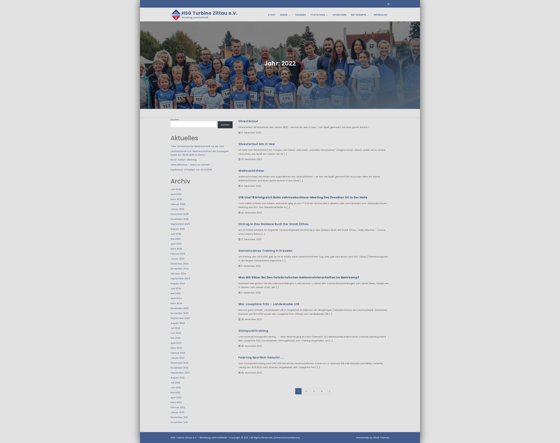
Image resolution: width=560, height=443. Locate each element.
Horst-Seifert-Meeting (184, 159)
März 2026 (176, 199)
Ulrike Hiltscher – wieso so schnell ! (190, 164)
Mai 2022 (175, 392)
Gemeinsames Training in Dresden (265, 251)
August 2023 (178, 323)
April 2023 (176, 342)
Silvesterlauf (248, 121)
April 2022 (176, 397)
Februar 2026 (178, 204)
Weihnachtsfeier (251, 171)
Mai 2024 (176, 293)
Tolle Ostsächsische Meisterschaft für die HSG (197, 146)
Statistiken (317, 14)
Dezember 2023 (180, 308)
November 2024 (180, 268)
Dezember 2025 (180, 214)
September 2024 (180, 278)
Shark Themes (381, 437)
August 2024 (178, 283)
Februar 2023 (178, 352)
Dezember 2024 (180, 263)
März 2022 (176, 402)
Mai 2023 (175, 338)
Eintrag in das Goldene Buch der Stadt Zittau (273, 224)
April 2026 (176, 194)
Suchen (175, 119)
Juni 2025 (176, 233)
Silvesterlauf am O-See (256, 144)
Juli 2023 (175, 328)
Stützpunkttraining (253, 331)
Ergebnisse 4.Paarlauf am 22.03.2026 (191, 169)
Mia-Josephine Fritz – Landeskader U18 (268, 304)
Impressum (380, 14)
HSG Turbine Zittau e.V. (209, 13)
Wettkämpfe (358, 14)
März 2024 (176, 303)
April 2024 (176, 298)
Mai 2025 (176, 238)
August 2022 (178, 377)
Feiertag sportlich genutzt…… (261, 357)
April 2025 (176, 243)
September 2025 (180, 224)
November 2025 (180, 219)
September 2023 (180, 318)
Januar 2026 (177, 209)
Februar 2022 (178, 407)
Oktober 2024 (178, 273)
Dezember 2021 (179, 417)
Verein (284, 14)
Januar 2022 (177, 412)
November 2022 (179, 367)
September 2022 (180, 372)
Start (271, 14)
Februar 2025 (178, 253)
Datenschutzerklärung (287, 437)
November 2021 (179, 422)
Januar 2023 (177, 357)
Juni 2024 (176, 288)
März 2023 (176, 347)
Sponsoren (339, 14)
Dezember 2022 (179, 362)
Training (300, 14)
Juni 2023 (176, 333)
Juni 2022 (176, 387)
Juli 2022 (175, 382)
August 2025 (178, 228)
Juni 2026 (176, 189)
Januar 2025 (178, 258)
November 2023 (180, 313)
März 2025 (176, 248)
